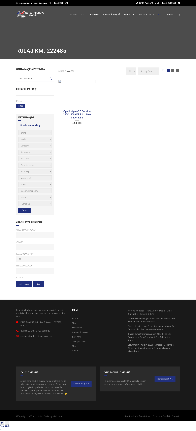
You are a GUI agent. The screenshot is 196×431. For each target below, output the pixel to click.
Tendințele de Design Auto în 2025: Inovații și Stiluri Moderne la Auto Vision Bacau (151, 320)
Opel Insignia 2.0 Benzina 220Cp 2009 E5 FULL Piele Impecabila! (77, 114)
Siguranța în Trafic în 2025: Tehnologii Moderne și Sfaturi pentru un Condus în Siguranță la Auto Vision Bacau (151, 347)
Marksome (58, 416)
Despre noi (77, 327)
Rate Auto (76, 336)
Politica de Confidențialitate (138, 416)
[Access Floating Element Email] (6, 426)
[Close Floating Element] (7, 423)
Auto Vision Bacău (41, 416)
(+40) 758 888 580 (167, 3)
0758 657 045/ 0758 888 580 (35, 330)
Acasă (75, 318)
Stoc (74, 323)
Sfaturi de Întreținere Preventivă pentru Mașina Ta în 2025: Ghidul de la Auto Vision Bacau (151, 328)
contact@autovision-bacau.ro (33, 3)
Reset (24, 210)
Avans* (19, 242)
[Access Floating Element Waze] (8, 426)
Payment (20, 277)
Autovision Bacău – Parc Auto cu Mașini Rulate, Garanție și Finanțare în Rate (150, 312)
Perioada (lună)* (24, 265)
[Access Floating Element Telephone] (3, 426)
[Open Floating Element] (2, 423)
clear (38, 284)
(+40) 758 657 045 (60, 3)
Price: (19, 100)
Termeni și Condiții (161, 416)
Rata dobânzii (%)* (24, 254)
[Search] (50, 78)
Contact (75, 350)
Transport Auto (79, 341)
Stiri (74, 346)
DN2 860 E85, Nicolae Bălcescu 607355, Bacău (41, 324)
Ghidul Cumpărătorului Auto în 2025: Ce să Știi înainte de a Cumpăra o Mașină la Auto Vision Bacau (149, 337)
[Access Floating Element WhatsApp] (1, 426)
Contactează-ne (81, 383)
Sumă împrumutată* (26, 230)
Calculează (24, 284)
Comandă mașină (80, 332)
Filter (20, 105)
